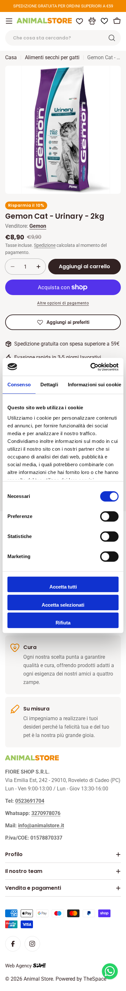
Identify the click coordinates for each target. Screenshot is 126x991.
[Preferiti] (79, 21)
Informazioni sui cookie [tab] (94, 384)
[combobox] (63, 38)
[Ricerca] (112, 38)
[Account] (92, 21)
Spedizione (45, 245)
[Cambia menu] (9, 21)
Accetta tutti (63, 586)
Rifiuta (63, 622)
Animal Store (38, 979)
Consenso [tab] (19, 384)
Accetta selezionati (63, 605)
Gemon (37, 226)
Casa (11, 57)
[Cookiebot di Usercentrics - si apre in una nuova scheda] (91, 367)
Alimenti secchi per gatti (52, 57)
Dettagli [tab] (49, 384)
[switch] (109, 516)
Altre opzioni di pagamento (63, 303)
